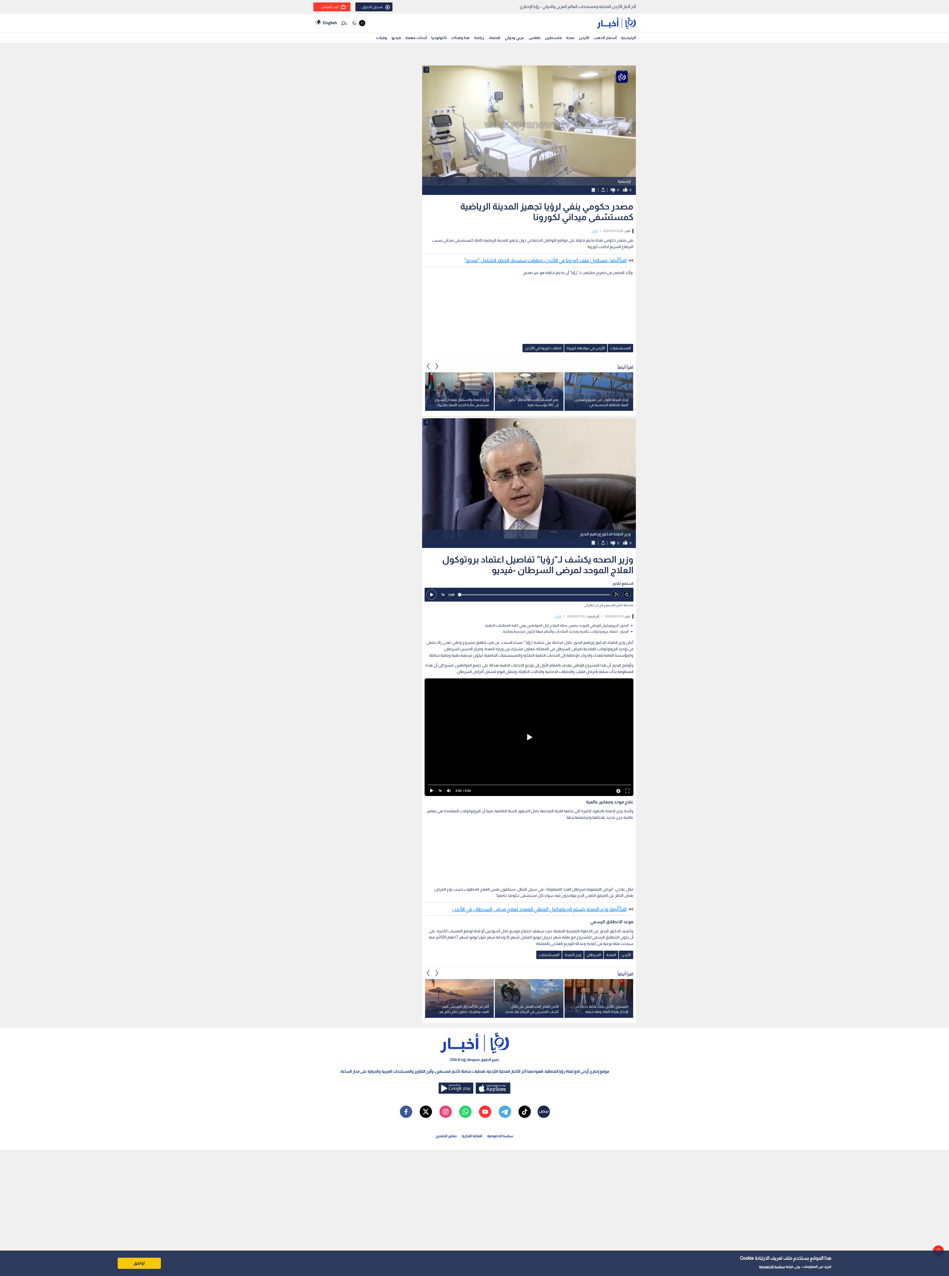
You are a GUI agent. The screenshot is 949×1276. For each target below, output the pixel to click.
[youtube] (485, 1112)
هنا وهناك (460, 38)
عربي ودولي (514, 38)
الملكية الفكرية (472, 1136)
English (330, 23)
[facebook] (406, 1112)
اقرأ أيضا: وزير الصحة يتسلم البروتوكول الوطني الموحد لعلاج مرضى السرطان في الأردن (539, 909)
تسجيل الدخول (372, 7)
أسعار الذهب (605, 38)
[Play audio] (431, 594)
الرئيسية (628, 38)
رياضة (479, 38)
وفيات (381, 38)
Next (428, 366)
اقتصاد (494, 38)
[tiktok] (524, 1112)
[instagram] (445, 1112)
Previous (437, 366)
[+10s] (626, 594)
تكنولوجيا (439, 38)
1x (443, 594)
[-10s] (615, 594)
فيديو (396, 38)
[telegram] (505, 1112)
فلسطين (553, 38)
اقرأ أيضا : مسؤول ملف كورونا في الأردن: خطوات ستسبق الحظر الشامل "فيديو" (545, 260)
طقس (534, 38)
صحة (570, 38)
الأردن (584, 38)
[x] (426, 1112)
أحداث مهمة (416, 38)
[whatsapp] (465, 1112)
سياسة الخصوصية (772, 1267)
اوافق (139, 1263)
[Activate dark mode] (358, 23)
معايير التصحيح (446, 1136)
